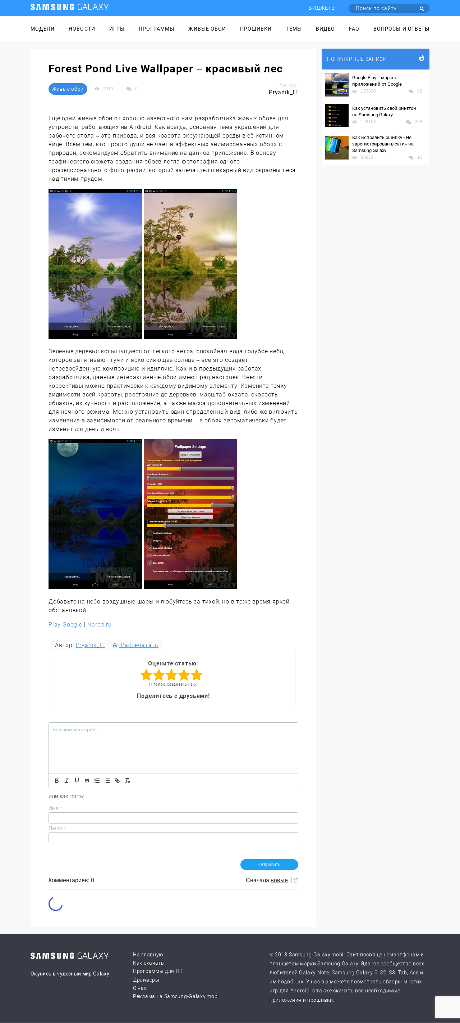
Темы (294, 29)
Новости (82, 29)
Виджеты (322, 8)
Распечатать (138, 645)
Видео (325, 29)
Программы (156, 29)
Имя (55, 808)
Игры (117, 29)
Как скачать (148, 962)
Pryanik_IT (90, 645)
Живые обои (207, 29)
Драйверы (146, 979)
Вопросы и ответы (401, 29)
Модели (43, 29)
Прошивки (256, 29)
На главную (148, 954)
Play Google (65, 624)
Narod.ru (99, 624)
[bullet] (107, 780)
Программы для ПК (158, 971)
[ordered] (97, 780)
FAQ (354, 29)
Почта (57, 828)
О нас (140, 988)
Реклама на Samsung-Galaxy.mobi (176, 996)
